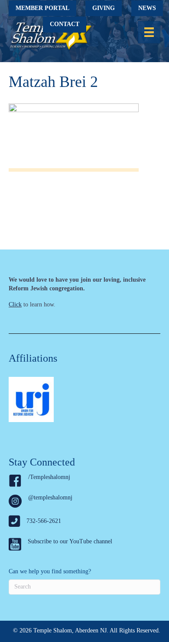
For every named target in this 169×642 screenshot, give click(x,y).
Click (15, 304)
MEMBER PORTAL (42, 8)
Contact (64, 24)
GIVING (103, 8)
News (147, 8)
